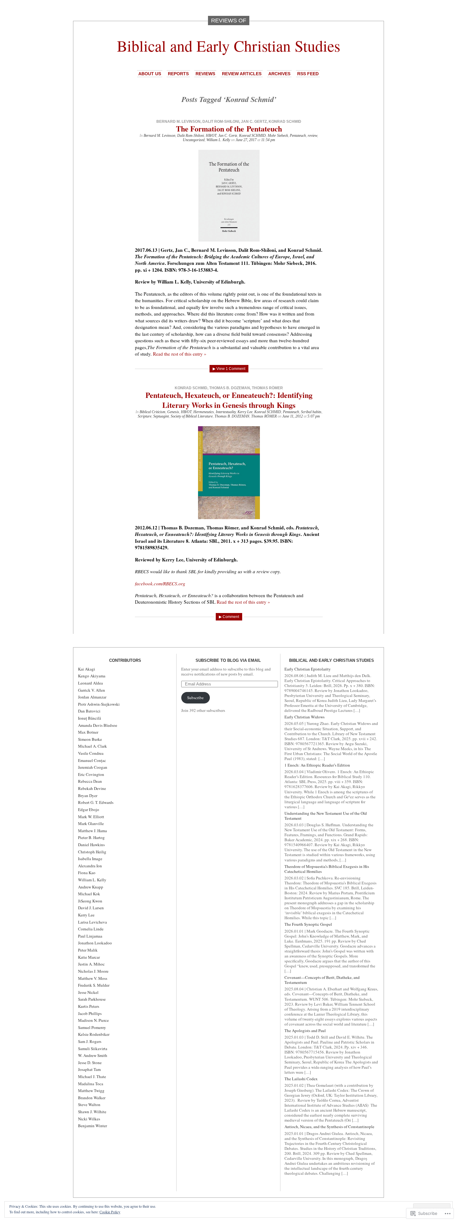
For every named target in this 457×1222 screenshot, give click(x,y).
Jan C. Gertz (254, 121)
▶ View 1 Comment (229, 369)
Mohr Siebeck (278, 135)
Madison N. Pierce (93, 1020)
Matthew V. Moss (92, 978)
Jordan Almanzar (92, 697)
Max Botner (88, 732)
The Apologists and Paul (305, 1030)
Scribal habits (311, 412)
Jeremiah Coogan (92, 767)
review (312, 135)
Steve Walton (89, 1104)
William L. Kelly (218, 140)
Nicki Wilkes (89, 1119)
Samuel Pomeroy (92, 1027)
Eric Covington (91, 774)
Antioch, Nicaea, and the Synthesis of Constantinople (329, 1126)
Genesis (173, 412)
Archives (279, 73)
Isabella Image (90, 858)
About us (149, 73)
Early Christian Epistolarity (307, 669)
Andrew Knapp (90, 887)
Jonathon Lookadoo (95, 943)
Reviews (205, 73)
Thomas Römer (267, 388)
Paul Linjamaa (90, 936)
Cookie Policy (109, 1211)
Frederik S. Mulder (93, 985)
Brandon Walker (91, 1097)
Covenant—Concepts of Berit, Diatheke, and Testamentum (322, 980)
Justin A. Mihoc (91, 964)
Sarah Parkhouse (92, 999)
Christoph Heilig (92, 852)
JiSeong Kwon (90, 901)
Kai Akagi (86, 669)
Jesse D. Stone (90, 1062)
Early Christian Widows (304, 717)
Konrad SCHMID (252, 135)
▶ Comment (229, 617)
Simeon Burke (90, 739)
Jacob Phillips (90, 1013)
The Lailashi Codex (301, 1078)
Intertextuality (226, 412)
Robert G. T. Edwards (95, 802)
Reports (178, 73)
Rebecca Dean (90, 781)
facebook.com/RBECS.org (160, 583)
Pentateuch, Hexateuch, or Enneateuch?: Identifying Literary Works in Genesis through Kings (228, 400)
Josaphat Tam (89, 1069)
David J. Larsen (91, 908)
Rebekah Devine (92, 788)
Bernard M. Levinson (178, 121)
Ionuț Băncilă (89, 718)
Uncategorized (194, 140)
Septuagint (161, 416)
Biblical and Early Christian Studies (228, 45)
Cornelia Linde (91, 929)
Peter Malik (88, 950)
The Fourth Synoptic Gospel (308, 924)
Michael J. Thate (92, 1076)
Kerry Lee (245, 412)
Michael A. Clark (92, 746)
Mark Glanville (91, 823)
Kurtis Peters (88, 1006)
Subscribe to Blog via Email (228, 660)
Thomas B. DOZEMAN (232, 416)
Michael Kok (89, 894)
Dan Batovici (89, 711)
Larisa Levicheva (92, 922)
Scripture (144, 416)
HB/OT (211, 135)
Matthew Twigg (91, 1090)
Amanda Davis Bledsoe (97, 725)
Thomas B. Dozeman (229, 388)
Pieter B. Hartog (91, 837)
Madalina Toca (90, 1083)
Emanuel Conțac (92, 760)
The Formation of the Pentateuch (229, 128)
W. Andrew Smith (92, 1055)
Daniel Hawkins (91, 844)
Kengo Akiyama (91, 676)
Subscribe (195, 697)
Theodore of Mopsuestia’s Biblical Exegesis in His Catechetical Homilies (326, 869)
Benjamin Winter (92, 1125)
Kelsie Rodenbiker (93, 1034)
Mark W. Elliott (91, 816)
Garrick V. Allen (91, 690)
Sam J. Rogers (89, 1041)
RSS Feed (308, 73)
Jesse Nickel (88, 992)
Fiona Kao (86, 872)
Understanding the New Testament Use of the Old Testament (325, 815)
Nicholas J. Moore (93, 971)
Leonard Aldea (90, 683)
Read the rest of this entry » (179, 354)
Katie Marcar (89, 957)
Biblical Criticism (152, 412)
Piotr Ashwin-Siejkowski (99, 704)
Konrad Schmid (285, 121)
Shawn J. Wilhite (92, 1111)
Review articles (241, 73)
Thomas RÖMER (264, 416)
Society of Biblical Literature (192, 416)
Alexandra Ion (90, 866)
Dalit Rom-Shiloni (220, 121)
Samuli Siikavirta (92, 1048)
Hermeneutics (203, 412)
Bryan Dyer (87, 795)
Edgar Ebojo (88, 809)
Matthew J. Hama (92, 830)
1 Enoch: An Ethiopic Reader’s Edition (317, 765)
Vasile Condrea (91, 753)
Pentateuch (298, 135)
